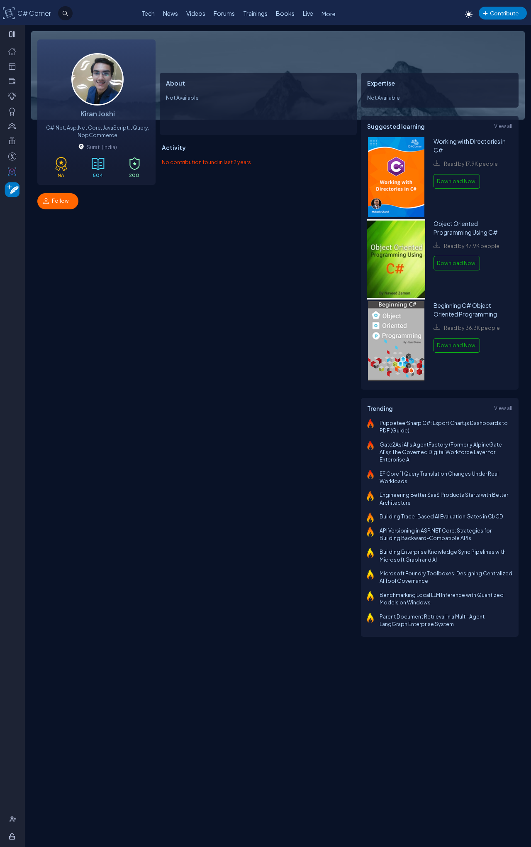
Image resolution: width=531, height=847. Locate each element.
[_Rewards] (14, 156)
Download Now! (457, 181)
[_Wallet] (14, 81)
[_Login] (13, 836)
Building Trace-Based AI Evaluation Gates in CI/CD (441, 516)
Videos (195, 13)
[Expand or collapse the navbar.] (13, 34)
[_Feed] (14, 51)
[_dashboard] (14, 66)
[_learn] (14, 96)
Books (285, 13)
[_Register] (14, 819)
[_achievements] (14, 111)
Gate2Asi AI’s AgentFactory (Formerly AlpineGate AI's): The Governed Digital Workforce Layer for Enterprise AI (441, 452)
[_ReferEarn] (14, 141)
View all (503, 126)
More (329, 13)
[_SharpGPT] (14, 171)
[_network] (14, 126)
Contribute (504, 13)
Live (308, 13)
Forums (224, 13)
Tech (148, 13)
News (170, 13)
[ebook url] (396, 178)
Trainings (255, 13)
